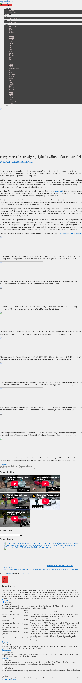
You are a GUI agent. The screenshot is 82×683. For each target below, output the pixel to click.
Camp (6, 16)
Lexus (11, 65)
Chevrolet (12, 34)
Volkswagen (13, 101)
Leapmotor (12, 63)
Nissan (11, 78)
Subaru (11, 96)
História (11, 11)
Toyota (11, 99)
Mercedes (3, 464)
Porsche (11, 84)
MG (10, 70)
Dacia (10, 41)
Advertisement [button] (7, 666)
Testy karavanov (14, 18)
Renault (11, 88)
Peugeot (11, 82)
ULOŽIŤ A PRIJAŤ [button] (9, 680)
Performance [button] (6, 650)
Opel (10, 80)
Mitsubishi (12, 74)
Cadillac (11, 32)
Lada (10, 61)
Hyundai (11, 55)
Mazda (11, 67)
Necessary (8, 602)
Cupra (11, 40)
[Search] (21, 535)
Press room (12, 13)
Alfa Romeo (13, 26)
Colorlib (10, 573)
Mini (10, 72)
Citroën (11, 36)
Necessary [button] (5, 600)
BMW (11, 30)
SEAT (11, 92)
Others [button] (4, 674)
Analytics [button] (5, 658)
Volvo (11, 103)
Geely (11, 51)
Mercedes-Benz (14, 69)
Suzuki (11, 97)
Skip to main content (7, 1)
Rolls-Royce (13, 90)
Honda (11, 53)
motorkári (59, 191)
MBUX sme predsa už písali (70, 233)
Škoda (11, 94)
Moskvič (11, 76)
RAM (10, 86)
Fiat (10, 47)
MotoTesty (12, 22)
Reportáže (7, 14)
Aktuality (7, 9)
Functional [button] (5, 642)
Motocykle (8, 20)
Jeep (10, 57)
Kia (10, 59)
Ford (10, 49)
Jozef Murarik (23, 162)
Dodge (11, 43)
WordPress (25, 573)
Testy (6, 24)
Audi (10, 28)
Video (6, 105)
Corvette (11, 38)
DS (10, 45)
